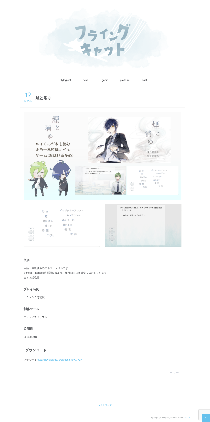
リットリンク (105, 404)
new (85, 80)
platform (124, 80)
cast (144, 80)
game (105, 80)
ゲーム (177, 372)
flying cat (66, 80)
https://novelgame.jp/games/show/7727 (59, 359)
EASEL (187, 417)
